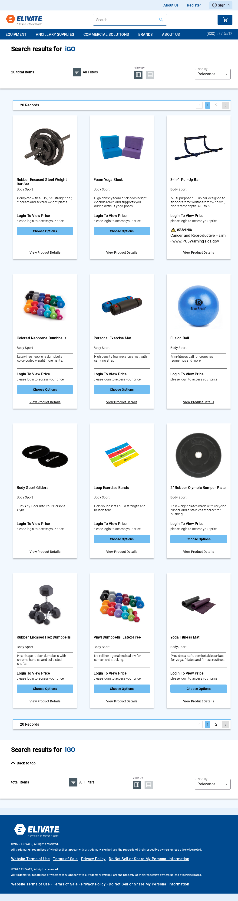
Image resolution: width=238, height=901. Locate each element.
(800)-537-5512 (219, 33)
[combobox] (213, 74)
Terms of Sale (65, 859)
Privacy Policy (93, 859)
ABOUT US (171, 34)
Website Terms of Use (30, 859)
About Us (171, 5)
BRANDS (145, 34)
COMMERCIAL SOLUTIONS (106, 34)
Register (194, 5)
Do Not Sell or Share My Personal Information (149, 859)
